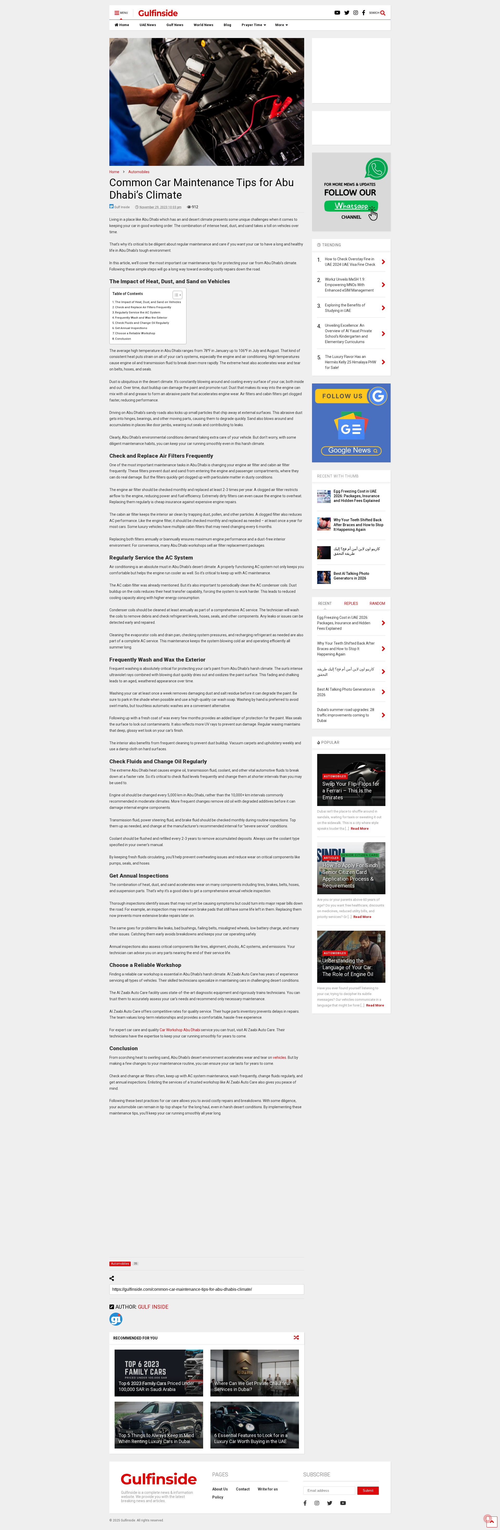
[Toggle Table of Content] (175, 295)
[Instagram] (355, 13)
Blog (227, 25)
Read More (360, 828)
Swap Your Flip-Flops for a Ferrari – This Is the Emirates (350, 791)
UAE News (148, 25)
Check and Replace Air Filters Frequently (143, 307)
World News (203, 25)
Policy (217, 1497)
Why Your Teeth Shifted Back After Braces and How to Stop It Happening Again (358, 524)
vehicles (279, 1057)
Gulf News (174, 25)
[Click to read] (159, 1373)
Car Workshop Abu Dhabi (180, 1030)
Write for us (268, 1489)
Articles (331, 858)
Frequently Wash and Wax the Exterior (141, 317)
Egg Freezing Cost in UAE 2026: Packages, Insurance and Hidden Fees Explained (357, 496)
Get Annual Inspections (131, 328)
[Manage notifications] (488, 1518)
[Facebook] (363, 13)
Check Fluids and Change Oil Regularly (142, 323)
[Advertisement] (206, 1188)
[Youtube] (337, 13)
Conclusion (123, 339)
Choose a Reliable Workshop (135, 333)
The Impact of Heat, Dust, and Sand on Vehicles (148, 302)
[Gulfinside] (155, 14)
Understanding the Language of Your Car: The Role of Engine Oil (347, 967)
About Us (220, 1489)
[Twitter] (346, 13)
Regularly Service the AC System (137, 312)
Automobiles (335, 776)
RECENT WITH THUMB (338, 476)
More (279, 25)
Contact (243, 1489)
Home (124, 25)
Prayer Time (252, 25)
